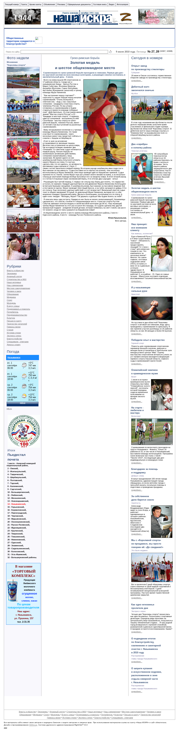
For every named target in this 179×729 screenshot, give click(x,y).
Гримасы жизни (13, 327)
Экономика (12, 273)
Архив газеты (35, 4)
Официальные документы (79, 4)
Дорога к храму (13, 345)
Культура (11, 318)
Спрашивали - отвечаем (17, 342)
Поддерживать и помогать (18, 309)
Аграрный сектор (14, 276)
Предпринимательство (17, 315)
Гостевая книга (99, 4)
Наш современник (15, 285)
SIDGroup (33, 725)
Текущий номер (12, 4)
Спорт (9, 300)
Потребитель (12, 312)
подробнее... (136, 81)
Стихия (10, 330)
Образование (13, 294)
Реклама (61, 4)
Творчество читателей (17, 324)
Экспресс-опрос (14, 336)
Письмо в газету (14, 321)
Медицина (11, 297)
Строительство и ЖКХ (16, 279)
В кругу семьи (13, 306)
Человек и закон (14, 291)
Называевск (14, 357)
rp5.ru (9, 409)
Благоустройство (14, 339)
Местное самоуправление (18, 288)
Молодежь (11, 303)
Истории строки (14, 333)
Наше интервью (14, 282)
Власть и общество (15, 270)
